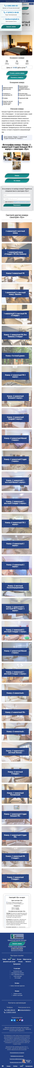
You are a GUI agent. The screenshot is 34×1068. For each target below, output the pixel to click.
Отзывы (20, 961)
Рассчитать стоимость (17, 77)
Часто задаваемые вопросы (17, 974)
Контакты (28, 961)
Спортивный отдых (17, 971)
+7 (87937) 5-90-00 (12, 12)
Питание (19, 959)
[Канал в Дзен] (17, 1020)
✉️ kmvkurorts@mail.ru (11, 19)
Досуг (13, 959)
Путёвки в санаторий (17, 995)
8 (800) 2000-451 (22, 1)
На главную (17, 180)
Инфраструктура (27, 959)
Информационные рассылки (17, 1056)
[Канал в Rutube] (20, 1020)
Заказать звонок (17, 943)
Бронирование (17, 964)
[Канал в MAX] (22, 1020)
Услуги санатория (18, 976)
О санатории (17, 968)
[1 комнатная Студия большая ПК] (7, 156)
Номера (17, 175)
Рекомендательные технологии (17, 1062)
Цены (9, 959)
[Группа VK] (14, 1020)
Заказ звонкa (25, 8)
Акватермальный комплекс (17, 972)
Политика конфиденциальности (17, 1059)
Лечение (17, 991)
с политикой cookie (22, 4)
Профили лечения (18, 993)
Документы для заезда (9, 961)
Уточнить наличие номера (17, 73)
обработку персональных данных (22, 201)
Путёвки (17, 983)
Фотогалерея (18, 978)
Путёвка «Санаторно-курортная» (17, 985)
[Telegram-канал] (12, 1020)
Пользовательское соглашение (17, 1052)
